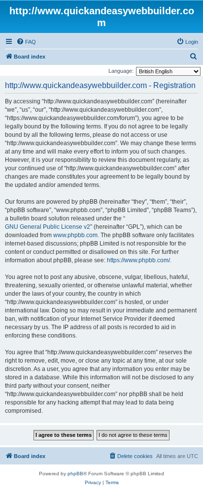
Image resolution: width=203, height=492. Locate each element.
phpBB (75, 473)
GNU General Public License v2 (47, 226)
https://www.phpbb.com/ (138, 260)
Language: (121, 71)
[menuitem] (26, 42)
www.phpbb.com (75, 235)
